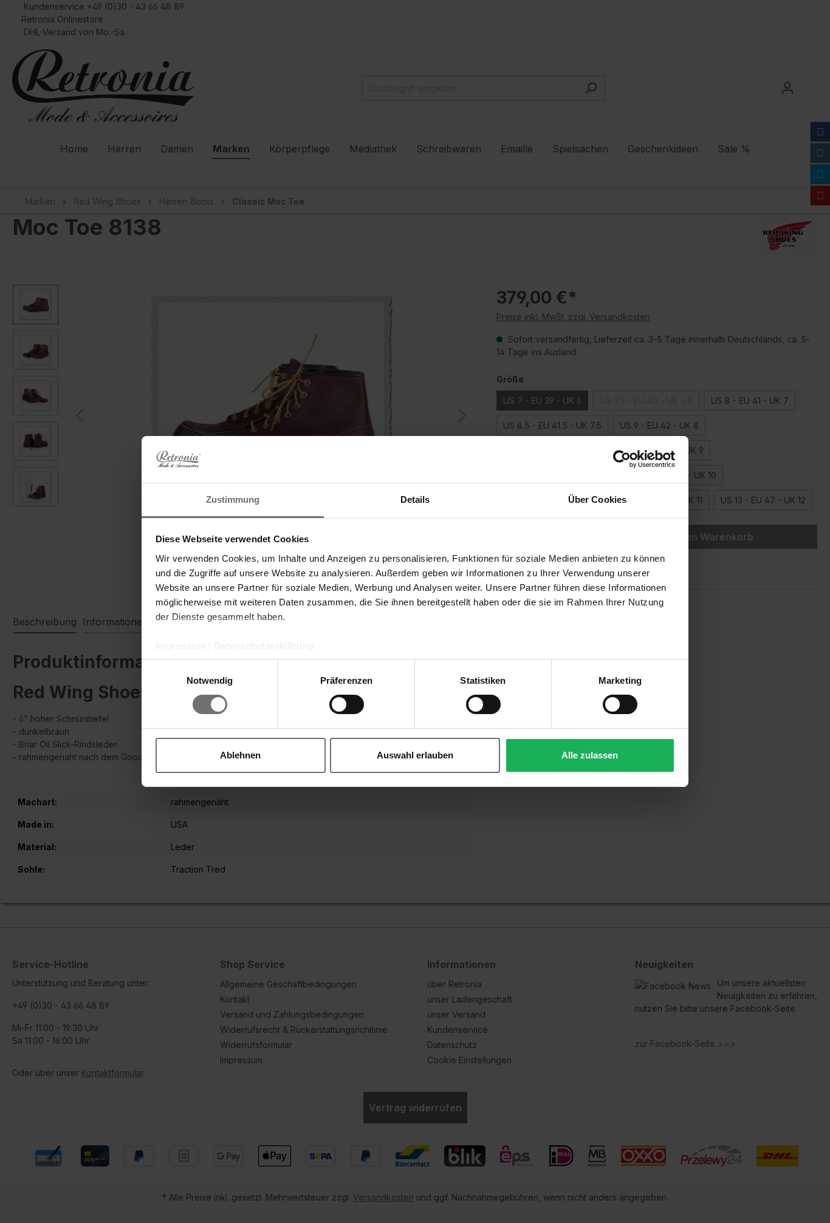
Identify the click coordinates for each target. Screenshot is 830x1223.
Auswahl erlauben (415, 755)
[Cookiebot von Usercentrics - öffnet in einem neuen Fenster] (622, 459)
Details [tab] (415, 499)
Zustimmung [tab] (233, 499)
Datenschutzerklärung (264, 646)
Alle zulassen (589, 755)
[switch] (346, 704)
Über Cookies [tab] (597, 499)
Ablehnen (240, 755)
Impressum (181, 646)
